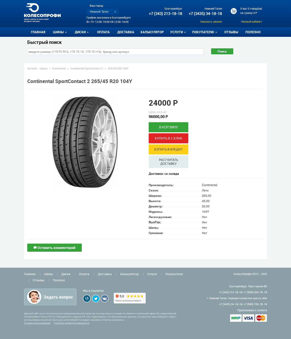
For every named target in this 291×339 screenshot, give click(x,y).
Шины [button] (59, 32)
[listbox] (102, 11)
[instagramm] (87, 298)
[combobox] (115, 52)
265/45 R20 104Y (118, 68)
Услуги (152, 274)
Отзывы (231, 32)
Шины (44, 68)
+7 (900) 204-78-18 (255, 292)
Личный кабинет (251, 21)
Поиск (222, 51)
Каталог (32, 68)
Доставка (125, 32)
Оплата (103, 32)
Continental (59, 68)
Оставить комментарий (56, 247)
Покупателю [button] (203, 32)
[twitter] (96, 298)
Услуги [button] (177, 32)
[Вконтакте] (104, 298)
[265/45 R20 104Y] (84, 142)
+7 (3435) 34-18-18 (205, 13)
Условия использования (37, 323)
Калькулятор (152, 32)
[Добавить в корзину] (168, 127)
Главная (38, 32)
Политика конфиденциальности (71, 323)
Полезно (253, 32)
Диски (65, 274)
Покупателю (174, 274)
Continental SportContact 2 (87, 68)
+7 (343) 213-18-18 (165, 13)
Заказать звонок (211, 21)
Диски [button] (80, 32)
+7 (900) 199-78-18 (255, 304)
